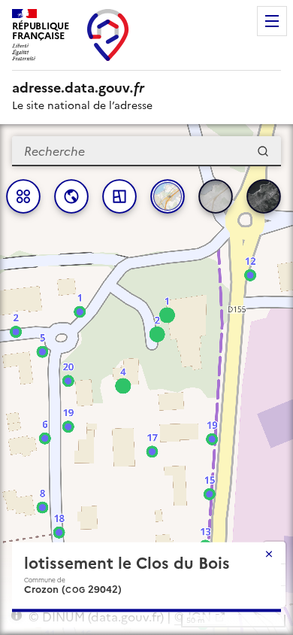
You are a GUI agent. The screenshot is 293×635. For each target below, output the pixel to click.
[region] (146, 379)
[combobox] (146, 151)
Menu (272, 21)
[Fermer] (269, 554)
